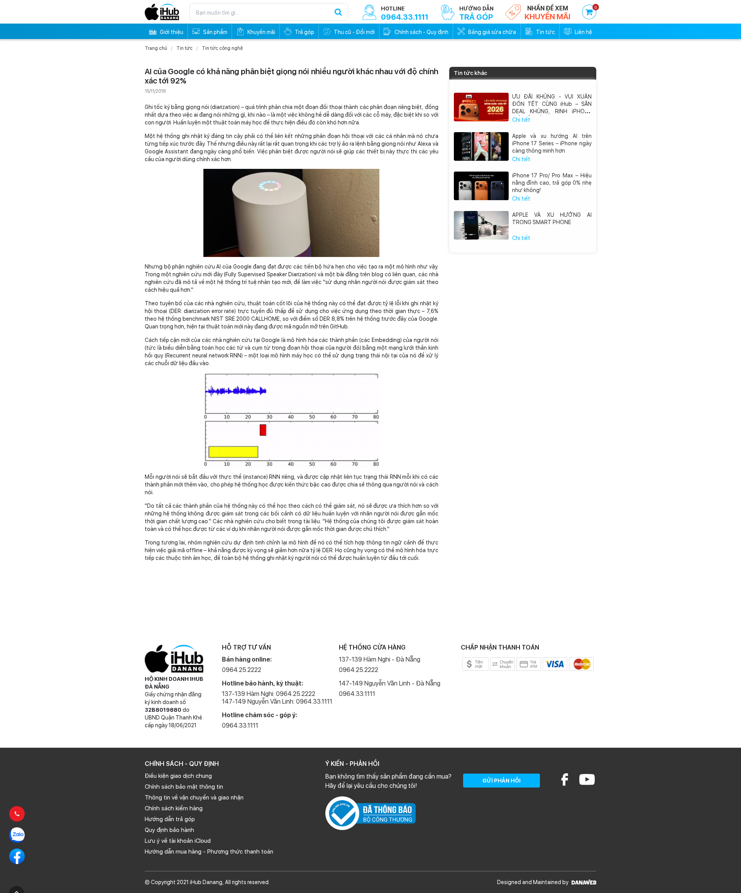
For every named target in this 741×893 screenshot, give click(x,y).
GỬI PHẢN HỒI (501, 780)
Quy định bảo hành (169, 830)
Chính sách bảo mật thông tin (184, 786)
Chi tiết (521, 120)
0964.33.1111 (240, 725)
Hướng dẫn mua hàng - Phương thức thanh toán (209, 851)
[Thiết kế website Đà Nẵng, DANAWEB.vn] (583, 882)
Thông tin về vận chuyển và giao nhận (194, 797)
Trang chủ (156, 48)
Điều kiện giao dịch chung (178, 775)
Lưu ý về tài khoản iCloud (178, 840)
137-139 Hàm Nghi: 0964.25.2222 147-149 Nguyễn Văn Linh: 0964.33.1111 (277, 697)
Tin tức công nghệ (222, 48)
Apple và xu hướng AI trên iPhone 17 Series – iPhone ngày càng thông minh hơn (552, 143)
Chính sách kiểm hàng (174, 808)
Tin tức (184, 48)
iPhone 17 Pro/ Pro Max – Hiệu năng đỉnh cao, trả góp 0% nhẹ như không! (552, 182)
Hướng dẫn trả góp (170, 819)
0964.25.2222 (241, 670)
